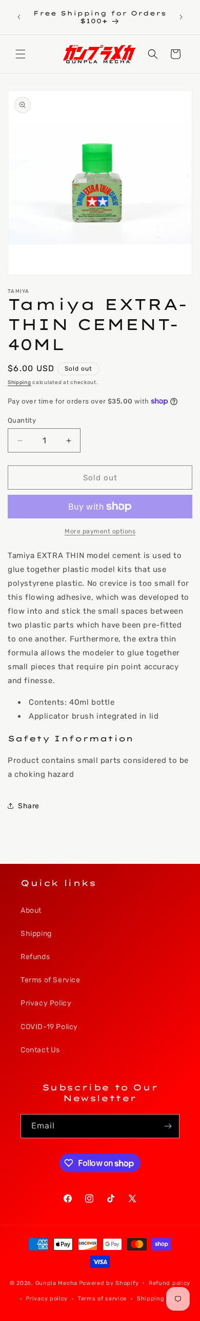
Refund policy (169, 1283)
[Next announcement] (181, 17)
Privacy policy (47, 1298)
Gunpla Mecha (56, 1282)
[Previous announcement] (19, 17)
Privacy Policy (46, 1003)
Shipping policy (161, 1298)
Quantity (22, 420)
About (31, 910)
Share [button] (28, 806)
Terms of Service (51, 980)
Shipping (19, 382)
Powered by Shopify (109, 1282)
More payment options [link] (100, 531)
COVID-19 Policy (49, 1026)
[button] (20, 54)
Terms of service (102, 1298)
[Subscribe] (167, 1126)
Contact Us (40, 1050)
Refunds (35, 956)
